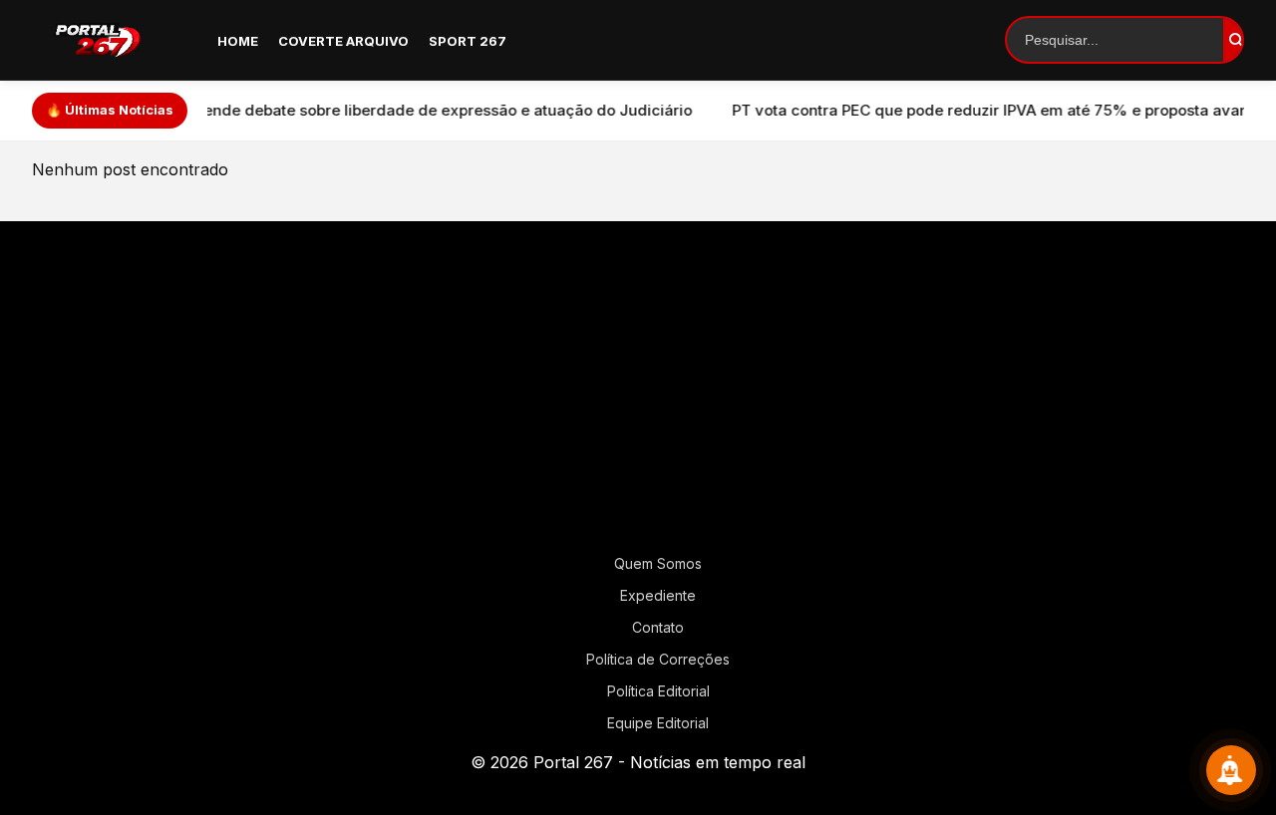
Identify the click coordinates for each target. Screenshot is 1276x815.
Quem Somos (658, 563)
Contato (658, 627)
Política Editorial (658, 690)
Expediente (658, 595)
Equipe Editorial (658, 722)
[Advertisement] (638, 395)
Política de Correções (658, 659)
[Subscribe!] (1231, 770)
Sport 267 (467, 41)
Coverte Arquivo (343, 41)
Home (237, 41)
